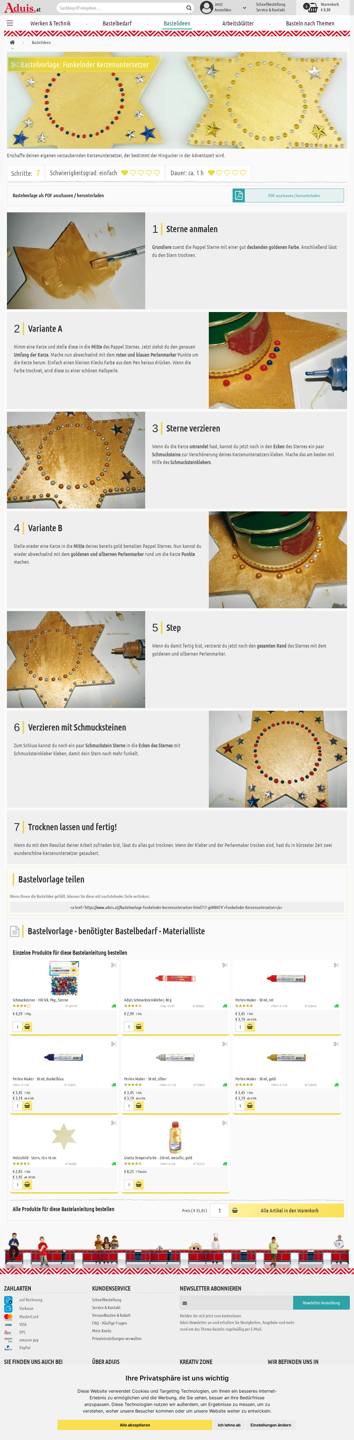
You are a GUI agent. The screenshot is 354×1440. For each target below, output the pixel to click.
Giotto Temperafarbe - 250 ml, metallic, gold (158, 1157)
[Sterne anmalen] (76, 260)
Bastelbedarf (117, 23)
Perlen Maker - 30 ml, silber (145, 1078)
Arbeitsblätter (238, 23)
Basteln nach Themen (310, 23)
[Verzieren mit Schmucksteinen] (278, 758)
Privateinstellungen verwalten (117, 1338)
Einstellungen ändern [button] (271, 1425)
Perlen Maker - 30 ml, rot (254, 999)
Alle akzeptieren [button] (135, 1425)
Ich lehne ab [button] (229, 1425)
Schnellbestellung (270, 4)
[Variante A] (278, 359)
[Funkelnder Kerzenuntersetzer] (177, 100)
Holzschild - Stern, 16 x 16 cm (34, 1157)
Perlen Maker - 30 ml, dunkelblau (38, 1078)
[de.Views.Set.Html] (113, 965)
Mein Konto (101, 1330)
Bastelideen (177, 23)
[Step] (76, 658)
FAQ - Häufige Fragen (109, 1322)
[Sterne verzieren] (76, 459)
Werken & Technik (50, 23)
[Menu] (9, 22)
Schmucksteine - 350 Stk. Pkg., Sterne (40, 999)
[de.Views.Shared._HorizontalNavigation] (12, 43)
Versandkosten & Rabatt (111, 1315)
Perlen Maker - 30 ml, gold (255, 1078)
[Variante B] (278, 559)
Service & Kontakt (270, 9)
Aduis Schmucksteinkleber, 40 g (147, 999)
